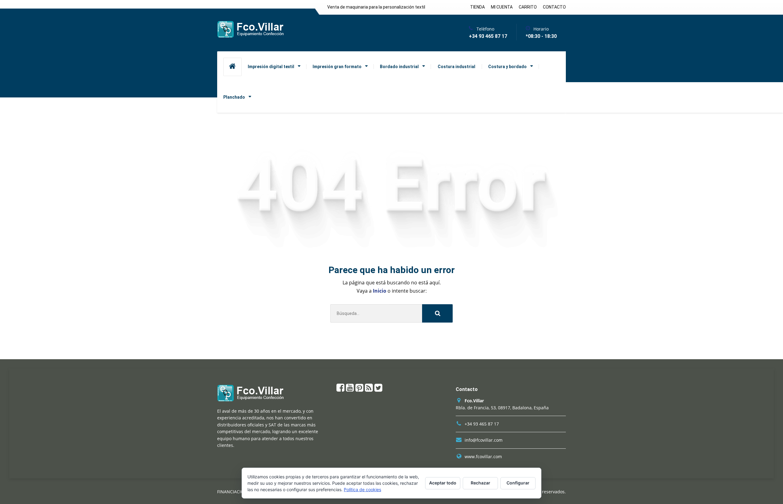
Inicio (380, 290)
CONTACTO (554, 7)
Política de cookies (362, 489)
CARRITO (528, 7)
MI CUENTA (502, 7)
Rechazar (480, 482)
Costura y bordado (507, 66)
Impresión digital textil (271, 66)
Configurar (518, 482)
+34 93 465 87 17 (482, 424)
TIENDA (477, 7)
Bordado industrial (399, 66)
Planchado (234, 97)
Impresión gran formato (337, 66)
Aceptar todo (442, 482)
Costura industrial (456, 66)
